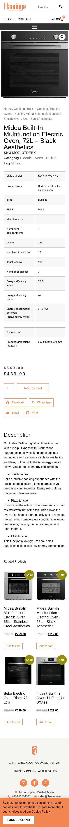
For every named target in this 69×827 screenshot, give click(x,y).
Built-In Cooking (37, 108)
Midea (16, 163)
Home (8, 108)
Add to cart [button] (13, 645)
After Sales (47, 771)
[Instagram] (23, 783)
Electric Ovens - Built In (38, 158)
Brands (9, 19)
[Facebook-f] (34, 783)
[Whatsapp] (45, 783)
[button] (34, 26)
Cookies (41, 762)
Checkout (25, 762)
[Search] (60, 6)
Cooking (19, 108)
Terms (55, 762)
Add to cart (33, 388)
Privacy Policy (24, 771)
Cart (12, 762)
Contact (24, 19)
